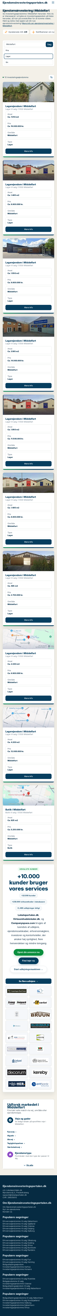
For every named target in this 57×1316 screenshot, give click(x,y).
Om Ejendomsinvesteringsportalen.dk (19, 1207)
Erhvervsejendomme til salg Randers (19, 1250)
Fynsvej (10, 1132)
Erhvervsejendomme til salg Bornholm (19, 1247)
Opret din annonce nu (28, 952)
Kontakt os (7, 1212)
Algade (10, 1135)
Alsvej (10, 1139)
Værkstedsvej (13, 1147)
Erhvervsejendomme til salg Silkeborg (19, 1240)
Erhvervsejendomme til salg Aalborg (19, 1231)
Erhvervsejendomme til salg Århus (18, 1245)
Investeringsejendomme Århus (16, 1307)
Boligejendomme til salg (13, 1281)
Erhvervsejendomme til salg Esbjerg (18, 1228)
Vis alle (29, 1165)
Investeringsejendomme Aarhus (17, 1267)
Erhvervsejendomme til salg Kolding (18, 1243)
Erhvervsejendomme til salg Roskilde (19, 1279)
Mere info (28, 151)
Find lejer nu (28, 961)
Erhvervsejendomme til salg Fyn (17, 1259)
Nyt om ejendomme (11, 1209)
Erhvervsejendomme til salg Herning (19, 1262)
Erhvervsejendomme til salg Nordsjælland (21, 1300)
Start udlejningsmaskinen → (28, 969)
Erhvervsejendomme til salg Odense (19, 1226)
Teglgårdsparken (15, 1143)
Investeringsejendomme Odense (17, 1283)
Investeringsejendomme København (18, 1305)
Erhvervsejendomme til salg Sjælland (19, 1224)
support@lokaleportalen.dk (15, 1195)
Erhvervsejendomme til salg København (20, 1221)
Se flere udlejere (28, 981)
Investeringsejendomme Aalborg (17, 1303)
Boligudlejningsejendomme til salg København (23, 1298)
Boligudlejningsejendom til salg (16, 1286)
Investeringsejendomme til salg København (22, 1288)
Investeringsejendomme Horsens (17, 1269)
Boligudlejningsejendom (13, 1264)
